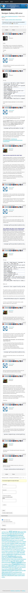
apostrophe (4, 535)
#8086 (24, 69)
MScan (11, 557)
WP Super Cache (16, 575)
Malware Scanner (21, 554)
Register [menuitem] (7, 1)
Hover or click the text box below (7, 498)
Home (3, 16)
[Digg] (13, 34)
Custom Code (14, 543)
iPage (14, 551)
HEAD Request (19, 548)
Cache (3, 541)
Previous (2, 6)
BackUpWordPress (6, 537)
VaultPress (21, 570)
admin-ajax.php (13, 533)
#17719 (24, 403)
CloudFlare (13, 541)
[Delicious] (19, 34)
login (14, 552)
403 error (13, 531)
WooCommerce (7, 574)
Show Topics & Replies (7, 521)
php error (11, 560)
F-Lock (3, 546)
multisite (15, 557)
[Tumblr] (15, 34)
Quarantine (16, 564)
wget (14, 572)
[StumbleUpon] (17, 34)
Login (3, 510)
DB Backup (7, 545)
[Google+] (3, 34)
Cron (3, 543)
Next (26, 6)
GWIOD (13, 548)
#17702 (24, 183)
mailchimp (4, 554)
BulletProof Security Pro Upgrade (16, 540)
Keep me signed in (7, 495)
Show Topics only (6, 519)
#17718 (24, 374)
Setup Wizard (5, 567)
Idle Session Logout (19, 549)
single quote (11, 567)
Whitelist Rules (18, 572)
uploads (20, 569)
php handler (8, 562)
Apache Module (20, 533)
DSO (11, 545)
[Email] (22, 34)
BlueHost (4, 538)
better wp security (19, 537)
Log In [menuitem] (2, 1)
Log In (4, 504)
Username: (4, 484)
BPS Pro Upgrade (21, 538)
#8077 (24, 32)
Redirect (22, 564)
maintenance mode (11, 554)
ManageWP (5, 556)
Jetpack (18, 551)
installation (11, 551)
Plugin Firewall (19, 19)
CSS (5, 543)
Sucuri (3, 569)
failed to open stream (10, 546)
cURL (8, 543)
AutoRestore (11, 535)
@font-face (7, 533)
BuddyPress (5, 540)
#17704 (24, 205)
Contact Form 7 (19, 541)
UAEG (16, 569)
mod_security (5, 557)
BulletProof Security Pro (13, 16)
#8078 (24, 54)
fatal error (21, 546)
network (20, 557)
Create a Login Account (7, 512)
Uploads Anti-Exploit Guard (10, 570)
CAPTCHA (7, 541)
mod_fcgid (19, 556)
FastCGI (17, 546)
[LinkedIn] (10, 34)
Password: (4, 490)
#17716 (24, 359)
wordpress (20, 573)
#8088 (24, 106)
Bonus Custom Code (12, 538)
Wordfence (15, 574)
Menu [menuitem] (11, 1)
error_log (23, 545)
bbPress (12, 537)
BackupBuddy (19, 535)
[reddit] (8, 34)
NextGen (6, 19)
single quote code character (19, 567)
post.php (24, 562)
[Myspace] (20, 34)
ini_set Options (5, 551)
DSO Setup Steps (17, 545)
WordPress (13, 590)
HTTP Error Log (11, 549)
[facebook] (5, 34)
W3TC (11, 572)
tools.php (11, 569)
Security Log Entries (21, 565)
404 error (20, 532)
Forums (6, 16)
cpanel (24, 541)
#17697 (24, 144)
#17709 (24, 306)
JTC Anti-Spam (9, 552)
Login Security (20, 552)
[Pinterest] (12, 34)
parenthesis (23, 559)
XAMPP (23, 575)
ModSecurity (12, 556)
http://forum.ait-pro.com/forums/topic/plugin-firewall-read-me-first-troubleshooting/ (12, 140)
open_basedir (17, 559)
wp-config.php (8, 575)
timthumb (7, 569)
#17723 (24, 439)
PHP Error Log (17, 560)
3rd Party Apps (5, 532)
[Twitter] (6, 34)
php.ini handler (5, 560)
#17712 (24, 322)
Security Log (12, 565)
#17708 (24, 249)
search (6, 565)
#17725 (24, 454)
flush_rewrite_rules (6, 548)
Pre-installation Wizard (7, 564)
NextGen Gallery (12, 19)
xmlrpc (3, 577)
